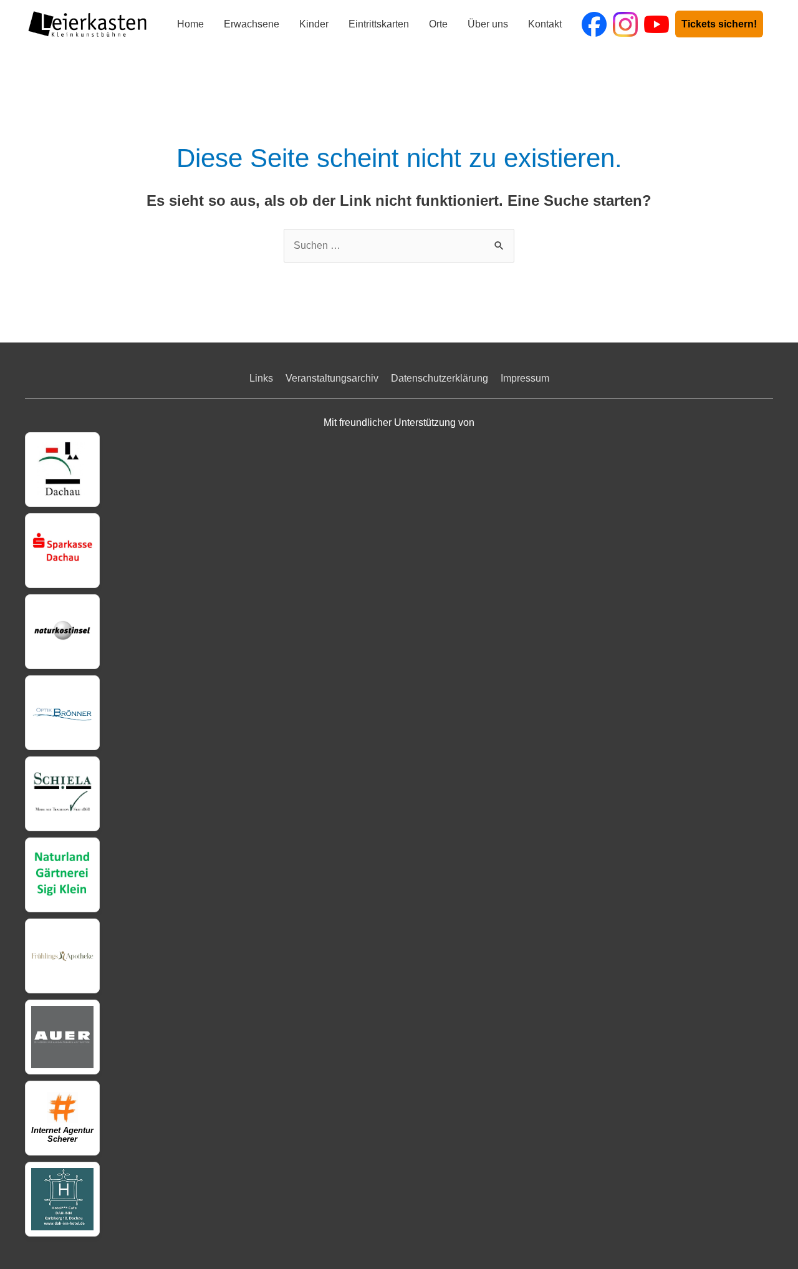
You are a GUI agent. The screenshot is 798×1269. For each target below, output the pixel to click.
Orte (438, 24)
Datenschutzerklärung (439, 378)
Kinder (314, 24)
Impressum (525, 378)
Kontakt (545, 24)
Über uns (488, 24)
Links (261, 378)
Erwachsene (251, 24)
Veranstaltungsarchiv (332, 378)
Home (190, 24)
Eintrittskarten (379, 24)
